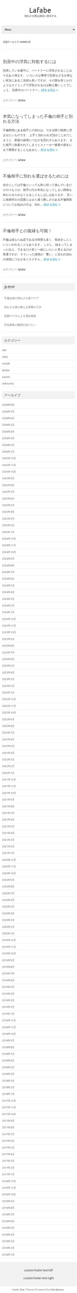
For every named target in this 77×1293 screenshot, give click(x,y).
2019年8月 (8, 966)
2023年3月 (8, 679)
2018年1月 (8, 1093)
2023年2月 (8, 685)
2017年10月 (9, 1114)
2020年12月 (9, 859)
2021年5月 (8, 826)
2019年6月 (8, 980)
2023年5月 (8, 665)
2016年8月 (8, 1207)
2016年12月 (9, 1181)
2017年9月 (8, 1120)
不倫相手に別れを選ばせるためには (36, 176)
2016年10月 (9, 1194)
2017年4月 (8, 1154)
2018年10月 (9, 1033)
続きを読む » (49, 90)
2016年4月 (8, 1234)
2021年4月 (8, 832)
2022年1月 (8, 772)
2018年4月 (8, 1073)
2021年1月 (8, 853)
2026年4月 (8, 431)
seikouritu (8, 383)
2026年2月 (8, 445)
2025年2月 (8, 525)
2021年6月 (8, 819)
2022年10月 (9, 712)
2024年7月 (8, 572)
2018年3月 (8, 1080)
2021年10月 (9, 792)
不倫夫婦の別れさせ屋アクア (21, 298)
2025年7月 (8, 491)
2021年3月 (8, 839)
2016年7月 (8, 1214)
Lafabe (40, 10)
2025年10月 (9, 471)
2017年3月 (8, 1160)
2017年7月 (8, 1134)
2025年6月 (8, 498)
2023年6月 (8, 659)
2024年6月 (8, 578)
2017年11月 (9, 1107)
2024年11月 (9, 545)
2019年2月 (8, 1006)
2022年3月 (8, 759)
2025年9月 (8, 478)
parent (6, 376)
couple (6, 363)
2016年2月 (8, 1247)
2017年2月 (8, 1167)
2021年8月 (8, 806)
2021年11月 (9, 786)
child (5, 356)
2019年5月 (8, 986)
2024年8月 (8, 565)
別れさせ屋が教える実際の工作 (22, 307)
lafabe (21, 100)
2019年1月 (8, 1013)
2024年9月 (8, 558)
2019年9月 (8, 960)
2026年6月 (8, 418)
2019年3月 (8, 1000)
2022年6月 (8, 739)
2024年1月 (8, 612)
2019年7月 (8, 973)
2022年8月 (8, 725)
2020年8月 (8, 886)
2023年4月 (8, 672)
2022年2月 (8, 766)
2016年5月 (8, 1227)
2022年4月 (8, 752)
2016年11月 (9, 1187)
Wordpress (57, 1289)
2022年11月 (9, 705)
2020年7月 (8, 893)
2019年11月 (9, 946)
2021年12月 (9, 779)
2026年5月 (8, 424)
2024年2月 (8, 605)
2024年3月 (8, 598)
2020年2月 (8, 926)
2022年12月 (9, 699)
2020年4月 (8, 913)
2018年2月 (8, 1087)
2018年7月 (8, 1053)
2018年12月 (9, 1020)
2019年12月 (9, 940)
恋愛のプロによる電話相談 (20, 315)
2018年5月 (8, 1067)
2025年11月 (9, 465)
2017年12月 (9, 1100)
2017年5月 (8, 1147)
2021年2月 (8, 846)
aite (4, 350)
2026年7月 (8, 411)
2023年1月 (8, 692)
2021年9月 (8, 799)
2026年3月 (8, 438)
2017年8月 (8, 1127)
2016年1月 (8, 1254)
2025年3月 (8, 518)
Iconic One (18, 1289)
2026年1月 (8, 451)
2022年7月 (8, 732)
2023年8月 (8, 645)
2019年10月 (9, 953)
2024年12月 (9, 538)
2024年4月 (8, 592)
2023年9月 (8, 639)
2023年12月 (9, 618)
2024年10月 (9, 552)
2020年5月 (8, 906)
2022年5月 (8, 746)
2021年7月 (8, 812)
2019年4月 (8, 993)
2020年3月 (8, 919)
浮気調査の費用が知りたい (20, 324)
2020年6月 (8, 899)
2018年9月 (8, 1040)
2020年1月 (8, 933)
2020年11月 (9, 866)
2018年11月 (9, 1027)
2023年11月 (9, 625)
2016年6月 (8, 1221)
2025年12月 (9, 458)
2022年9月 (8, 719)
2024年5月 (8, 585)
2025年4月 (8, 511)
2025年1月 (8, 532)
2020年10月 (9, 873)
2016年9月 (8, 1201)
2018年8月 (8, 1047)
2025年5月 (8, 505)
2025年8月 (8, 485)
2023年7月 (8, 652)
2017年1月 (8, 1174)
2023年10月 (9, 632)
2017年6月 (8, 1140)
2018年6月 (8, 1060)
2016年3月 (8, 1241)
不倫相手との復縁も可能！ (27, 230)
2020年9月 (8, 879)
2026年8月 (8, 404)
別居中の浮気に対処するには (29, 61)
